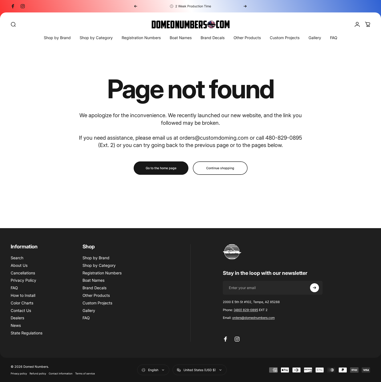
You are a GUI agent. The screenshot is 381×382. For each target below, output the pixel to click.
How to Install (23, 295)
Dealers (17, 318)
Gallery (89, 310)
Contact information (61, 373)
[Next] (245, 6)
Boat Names (94, 280)
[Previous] (136, 6)
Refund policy (38, 373)
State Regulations (26, 333)
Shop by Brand (96, 257)
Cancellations (23, 273)
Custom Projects (97, 303)
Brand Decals (95, 287)
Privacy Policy (23, 280)
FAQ (14, 287)
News (16, 325)
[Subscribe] (314, 287)
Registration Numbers (102, 273)
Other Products (96, 295)
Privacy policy (19, 373)
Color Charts (22, 303)
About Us (19, 265)
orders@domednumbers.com (253, 318)
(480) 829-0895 (246, 310)
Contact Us (21, 310)
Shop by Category (99, 265)
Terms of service (85, 373)
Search (17, 257)
